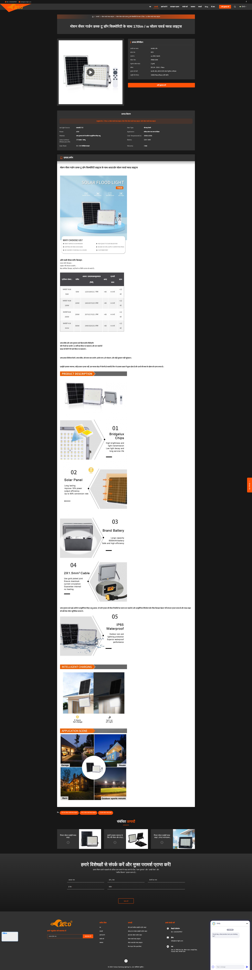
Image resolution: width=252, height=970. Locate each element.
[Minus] (247, 923)
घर (150, 6)
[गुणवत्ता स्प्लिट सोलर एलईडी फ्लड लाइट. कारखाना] (90, 839)
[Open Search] (234, 6)
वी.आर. (213, 6)
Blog (206, 6)
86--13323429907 (176, 932)
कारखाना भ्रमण (174, 6)
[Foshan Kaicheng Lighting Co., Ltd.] (16, 7)
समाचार (193, 6)
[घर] (93, 16)
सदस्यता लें (88, 936)
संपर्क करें (185, 6)
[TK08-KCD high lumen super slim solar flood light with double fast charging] (90, 72)
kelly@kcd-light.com (26, 1)
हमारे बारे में (164, 6)
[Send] (247, 967)
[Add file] (213, 967)
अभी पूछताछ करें (225, 6)
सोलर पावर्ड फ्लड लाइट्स (108, 16)
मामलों (200, 6)
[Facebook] (246, 2)
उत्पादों (156, 6)
